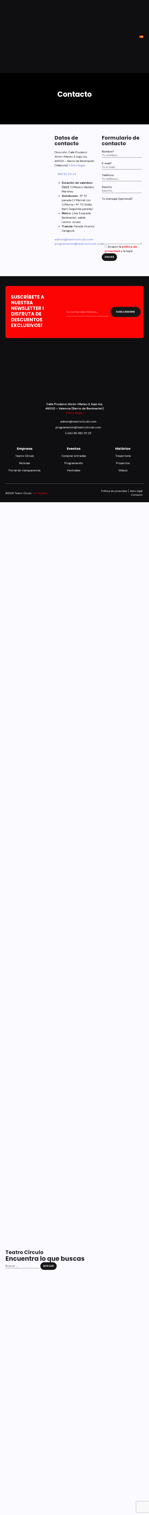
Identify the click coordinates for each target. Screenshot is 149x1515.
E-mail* (107, 163)
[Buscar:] (22, 1266)
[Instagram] (77, 491)
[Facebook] (68, 491)
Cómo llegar (77, 165)
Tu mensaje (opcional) (117, 199)
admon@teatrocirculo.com (74, 239)
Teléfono (108, 175)
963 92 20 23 (66, 174)
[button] (8, 37)
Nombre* (108, 151)
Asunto (107, 187)
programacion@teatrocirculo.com (79, 244)
